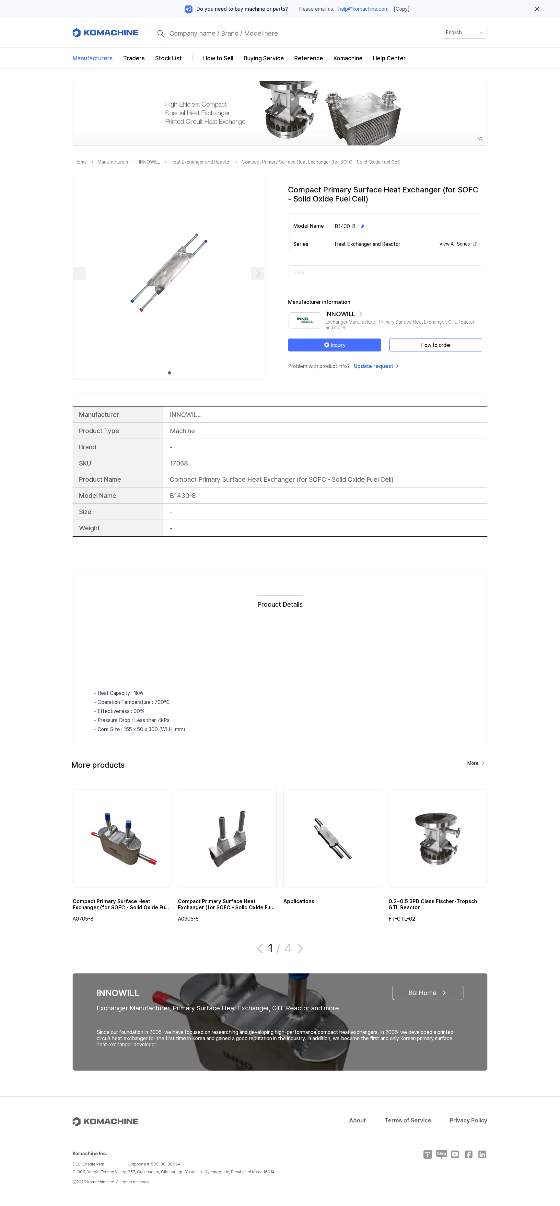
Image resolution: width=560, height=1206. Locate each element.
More (472, 763)
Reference (308, 58)
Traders (134, 58)
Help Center (389, 58)
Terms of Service (407, 1120)
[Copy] (402, 9)
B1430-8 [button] (345, 226)
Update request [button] (373, 366)
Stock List (168, 58)
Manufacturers (93, 58)
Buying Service (264, 58)
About (357, 1120)
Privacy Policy (468, 1120)
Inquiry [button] (338, 345)
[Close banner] (537, 9)
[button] (543, 1150)
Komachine (348, 58)
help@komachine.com (363, 9)
